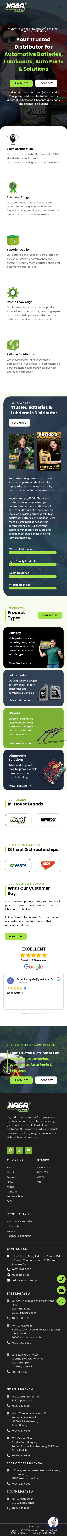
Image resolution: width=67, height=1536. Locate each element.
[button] (61, 7)
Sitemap (34, 1526)
